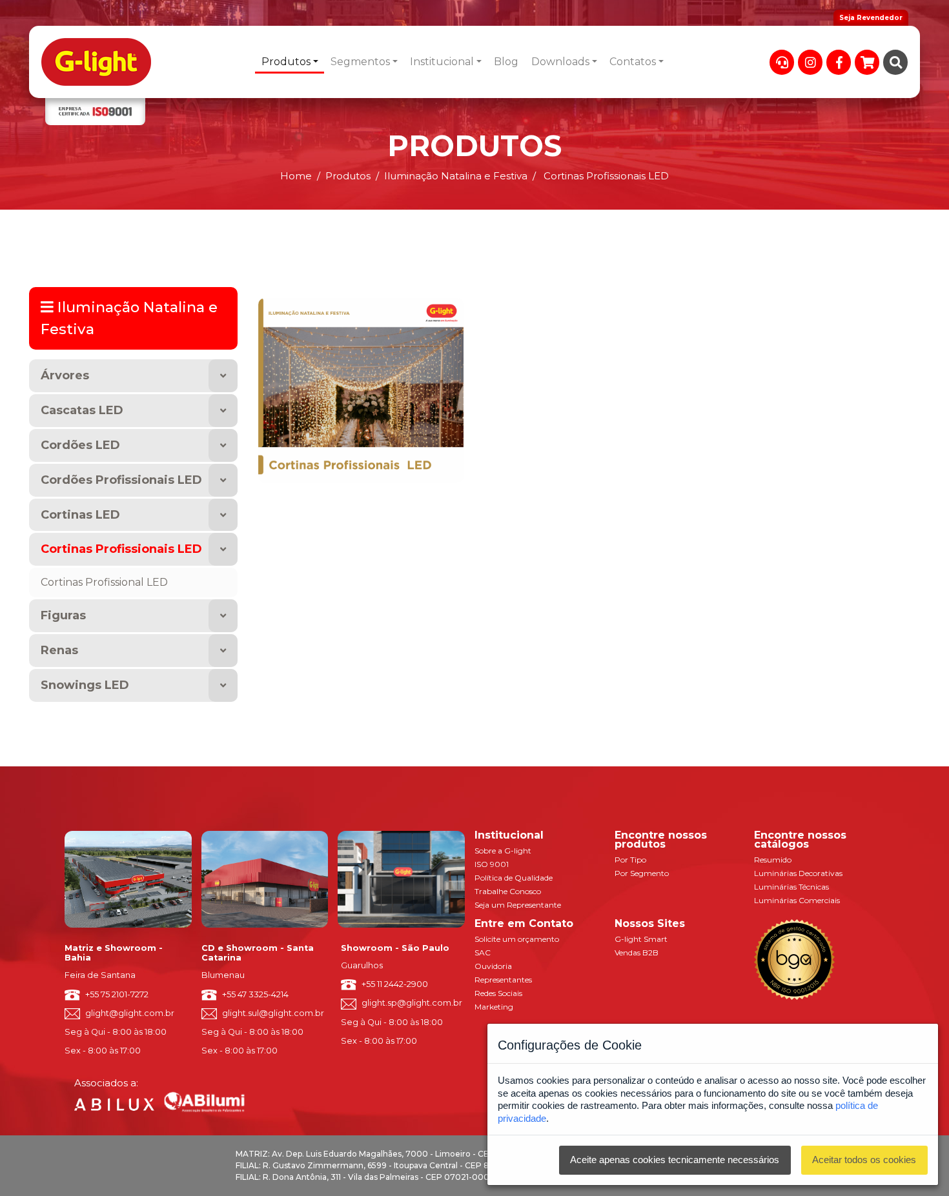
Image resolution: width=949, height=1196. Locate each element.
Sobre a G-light (502, 850)
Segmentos (360, 61)
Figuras (63, 615)
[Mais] (223, 375)
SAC (482, 952)
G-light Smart (641, 939)
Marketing (493, 1007)
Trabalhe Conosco (507, 891)
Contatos (632, 61)
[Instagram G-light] (810, 62)
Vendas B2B (636, 952)
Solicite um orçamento (516, 939)
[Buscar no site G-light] (895, 62)
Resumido (772, 859)
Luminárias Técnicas (791, 887)
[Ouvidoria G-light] (782, 62)
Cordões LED (80, 445)
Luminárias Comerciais (797, 900)
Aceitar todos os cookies (864, 1159)
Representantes (503, 979)
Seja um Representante (517, 905)
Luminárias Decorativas (798, 873)
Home (296, 176)
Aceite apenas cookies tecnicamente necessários (674, 1159)
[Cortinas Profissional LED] (361, 389)
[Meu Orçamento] (867, 62)
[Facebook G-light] (838, 62)
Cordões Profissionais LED (121, 480)
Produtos (286, 61)
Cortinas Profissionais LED (121, 549)
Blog (506, 61)
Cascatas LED (82, 410)
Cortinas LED (80, 515)
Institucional (442, 61)
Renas (59, 650)
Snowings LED (85, 685)
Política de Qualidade (513, 877)
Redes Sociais (498, 993)
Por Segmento (642, 873)
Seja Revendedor (871, 18)
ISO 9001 (491, 864)
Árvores (65, 375)
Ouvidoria (493, 966)
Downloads (560, 61)
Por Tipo (630, 859)
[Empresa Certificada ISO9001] (95, 112)
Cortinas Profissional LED (104, 582)
